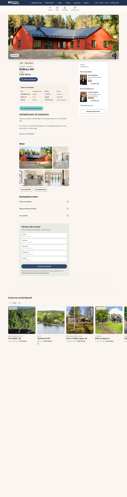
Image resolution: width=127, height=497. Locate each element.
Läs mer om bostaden (26, 134)
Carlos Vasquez (93, 92)
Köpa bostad (49, 2)
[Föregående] (10, 303)
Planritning (65, 10)
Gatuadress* (25, 252)
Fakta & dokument (30, 79)
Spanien (86, 3)
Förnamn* (24, 240)
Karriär (101, 2)
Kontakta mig (95, 83)
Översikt (50, 10)
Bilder (57, 10)
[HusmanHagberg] (13, 2)
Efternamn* (25, 246)
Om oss (107, 2)
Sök (97, 2)
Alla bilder (15, 55)
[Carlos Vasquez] (83, 97)
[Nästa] (19, 303)
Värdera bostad (75, 10)
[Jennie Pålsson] (83, 80)
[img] (89, 81)
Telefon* (24, 258)
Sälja (59, 2)
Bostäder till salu (37, 3)
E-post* (24, 234)
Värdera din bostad (44, 266)
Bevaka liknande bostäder (33, 108)
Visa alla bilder (26, 189)
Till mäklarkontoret (86, 105)
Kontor (68, 3)
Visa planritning (40, 189)
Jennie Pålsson (93, 75)
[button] (44, 166)
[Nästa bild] (115, 37)
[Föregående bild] (11, 37)
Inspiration (77, 3)
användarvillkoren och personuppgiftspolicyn (35, 273)
